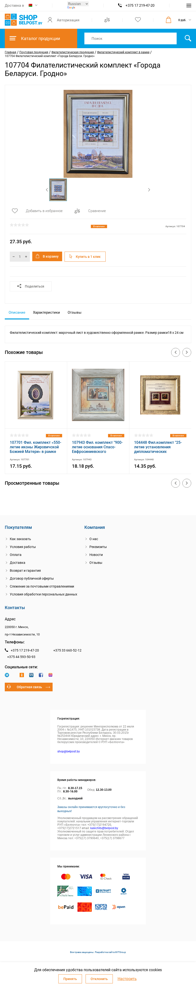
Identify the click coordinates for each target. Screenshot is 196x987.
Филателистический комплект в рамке (123, 52)
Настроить (127, 979)
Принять (70, 979)
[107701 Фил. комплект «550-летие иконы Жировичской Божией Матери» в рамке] (36, 422)
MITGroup (120, 952)
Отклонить (99, 979)
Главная (10, 52)
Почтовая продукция (33, 52)
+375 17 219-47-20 (139, 5)
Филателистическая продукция (72, 52)
